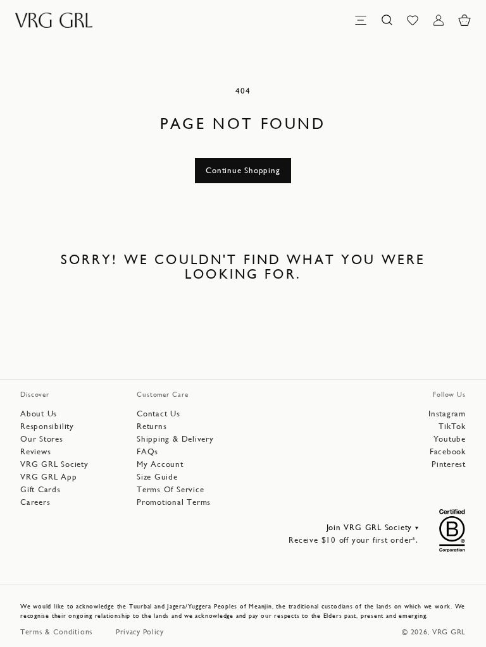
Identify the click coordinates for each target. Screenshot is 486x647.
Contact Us (158, 413)
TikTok (452, 426)
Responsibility (47, 426)
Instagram (447, 413)
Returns (151, 426)
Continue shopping (243, 170)
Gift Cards (40, 489)
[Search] (386, 20)
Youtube (449, 439)
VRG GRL (449, 631)
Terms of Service (170, 489)
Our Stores (41, 439)
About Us (38, 413)
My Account (160, 464)
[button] (464, 20)
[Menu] (360, 20)
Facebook (448, 451)
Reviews (35, 451)
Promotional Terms (174, 502)
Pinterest (449, 464)
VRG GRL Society (54, 464)
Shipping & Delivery (175, 439)
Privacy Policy (140, 631)
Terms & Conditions (56, 631)
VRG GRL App (48, 476)
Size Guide (157, 476)
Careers (35, 502)
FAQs (147, 451)
